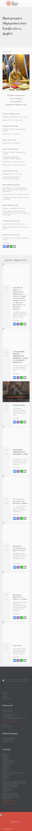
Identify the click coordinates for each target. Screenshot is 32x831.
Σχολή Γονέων (6, 788)
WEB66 (19, 821)
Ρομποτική (5, 776)
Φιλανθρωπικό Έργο (8, 790)
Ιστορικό (5, 694)
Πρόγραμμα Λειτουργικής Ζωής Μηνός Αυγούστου (19, 548)
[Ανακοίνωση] (16, 631)
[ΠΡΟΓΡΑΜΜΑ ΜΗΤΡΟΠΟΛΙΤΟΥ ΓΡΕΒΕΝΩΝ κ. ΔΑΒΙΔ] (16, 436)
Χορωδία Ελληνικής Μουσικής (10, 793)
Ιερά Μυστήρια (6, 698)
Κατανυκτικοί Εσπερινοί (9, 760)
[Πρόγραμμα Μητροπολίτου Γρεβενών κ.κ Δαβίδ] (16, 581)
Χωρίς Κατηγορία (7, 798)
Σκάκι (4, 779)
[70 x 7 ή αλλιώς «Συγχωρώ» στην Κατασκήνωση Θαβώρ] (16, 485)
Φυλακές (5, 724)
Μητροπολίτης (6, 692)
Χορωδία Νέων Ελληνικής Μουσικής (12, 796)
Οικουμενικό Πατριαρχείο (9, 738)
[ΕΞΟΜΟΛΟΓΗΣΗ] (16, 391)
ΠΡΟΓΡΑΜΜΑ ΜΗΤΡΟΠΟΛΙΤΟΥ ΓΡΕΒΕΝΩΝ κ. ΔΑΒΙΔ (20, 453)
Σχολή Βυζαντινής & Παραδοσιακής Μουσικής (14, 781)
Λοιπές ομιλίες (6, 767)
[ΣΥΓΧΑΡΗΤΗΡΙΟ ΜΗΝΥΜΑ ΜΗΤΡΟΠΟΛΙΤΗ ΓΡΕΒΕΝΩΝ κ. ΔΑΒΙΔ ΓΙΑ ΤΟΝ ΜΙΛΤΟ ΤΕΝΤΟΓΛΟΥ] (16, 338)
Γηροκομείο (6, 755)
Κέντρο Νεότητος (7, 726)
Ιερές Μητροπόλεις (7, 741)
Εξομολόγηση (6, 759)
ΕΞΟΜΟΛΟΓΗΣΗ (19, 405)
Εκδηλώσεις (6, 757)
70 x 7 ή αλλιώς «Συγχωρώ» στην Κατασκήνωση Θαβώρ (20, 501)
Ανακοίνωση (17, 645)
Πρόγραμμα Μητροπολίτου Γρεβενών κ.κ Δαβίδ (20, 597)
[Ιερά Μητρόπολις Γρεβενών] (17, 3)
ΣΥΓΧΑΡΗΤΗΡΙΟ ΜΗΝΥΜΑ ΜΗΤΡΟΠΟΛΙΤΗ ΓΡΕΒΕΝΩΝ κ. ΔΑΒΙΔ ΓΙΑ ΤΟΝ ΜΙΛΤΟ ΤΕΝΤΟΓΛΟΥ (20, 357)
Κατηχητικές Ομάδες (8, 762)
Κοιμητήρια (5, 766)
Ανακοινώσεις (6, 754)
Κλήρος (4, 696)
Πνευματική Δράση (7, 774)
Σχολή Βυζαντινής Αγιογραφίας (10, 784)
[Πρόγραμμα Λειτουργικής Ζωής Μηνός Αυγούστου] (16, 532)
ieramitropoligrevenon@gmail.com (16, 718)
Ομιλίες (5, 771)
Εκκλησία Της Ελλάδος (8, 739)
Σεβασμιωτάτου (6, 778)
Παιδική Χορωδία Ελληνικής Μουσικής (12, 772)
